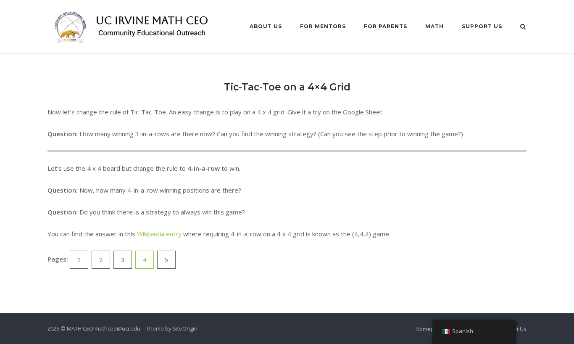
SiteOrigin (185, 328)
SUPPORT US (482, 26)
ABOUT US (266, 26)
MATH (434, 26)
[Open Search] (523, 27)
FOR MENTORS (323, 26)
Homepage (430, 329)
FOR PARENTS (385, 26)
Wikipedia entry (159, 234)
